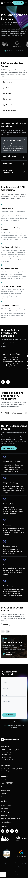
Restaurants (9, 88)
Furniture (9, 82)
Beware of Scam (5, 790)
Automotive (9, 105)
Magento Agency (5, 815)
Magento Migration (6, 822)
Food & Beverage (11, 110)
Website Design (5, 812)
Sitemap (4, 863)
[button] (5, 51)
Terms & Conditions (12, 863)
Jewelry (8, 93)
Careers (3, 783)
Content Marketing (6, 805)
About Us (3, 780)
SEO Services (4, 808)
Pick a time (6, 725)
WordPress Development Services (10, 818)
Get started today (8, 448)
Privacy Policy (22, 863)
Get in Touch (18, 2)
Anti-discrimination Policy (14, 867)
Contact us (4, 797)
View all (5, 624)
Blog (2, 786)
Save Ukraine (4, 793)
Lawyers (8, 99)
